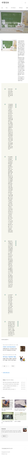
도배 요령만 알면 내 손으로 (8, 389)
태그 (7, 7)
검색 (22, 3)
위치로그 (21, 7)
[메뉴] (25, 3)
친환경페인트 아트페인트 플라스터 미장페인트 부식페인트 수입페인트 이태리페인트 (10, 349)
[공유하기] (6, 366)
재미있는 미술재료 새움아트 (10, 357)
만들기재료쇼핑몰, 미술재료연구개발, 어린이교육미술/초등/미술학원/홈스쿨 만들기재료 (10, 359)
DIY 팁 (4, 379)
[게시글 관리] (8, 366)
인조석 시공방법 (6, 387)
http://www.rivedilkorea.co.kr (9, 344)
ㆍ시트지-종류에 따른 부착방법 (9, 385)
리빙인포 (5, 3)
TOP (25, 449)
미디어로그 (13, 7)
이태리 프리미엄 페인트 (9, 347)
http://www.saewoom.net (8, 354)
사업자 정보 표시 (6, 372)
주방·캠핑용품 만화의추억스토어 (7, 448)
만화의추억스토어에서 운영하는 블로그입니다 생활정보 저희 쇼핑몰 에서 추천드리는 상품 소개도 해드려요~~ (11, 432)
